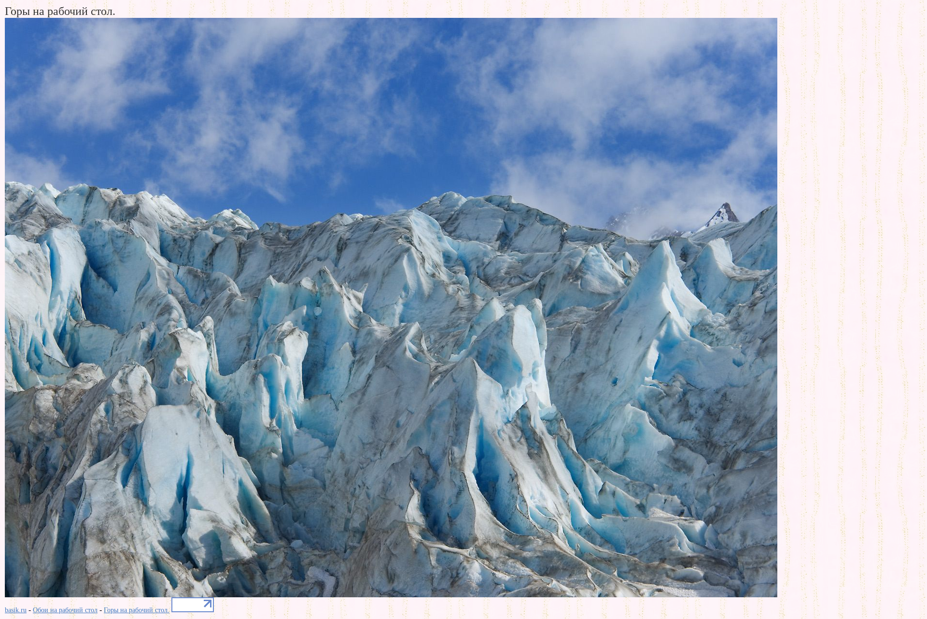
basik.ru (16, 610)
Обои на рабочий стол (65, 610)
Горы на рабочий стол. (136, 610)
